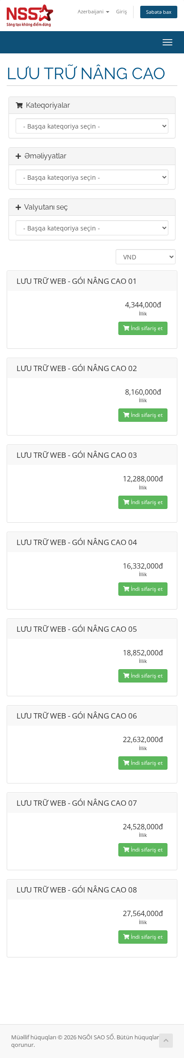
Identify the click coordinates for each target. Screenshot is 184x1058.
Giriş (121, 11)
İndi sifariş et (146, 328)
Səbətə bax (158, 11)
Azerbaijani (91, 11)
